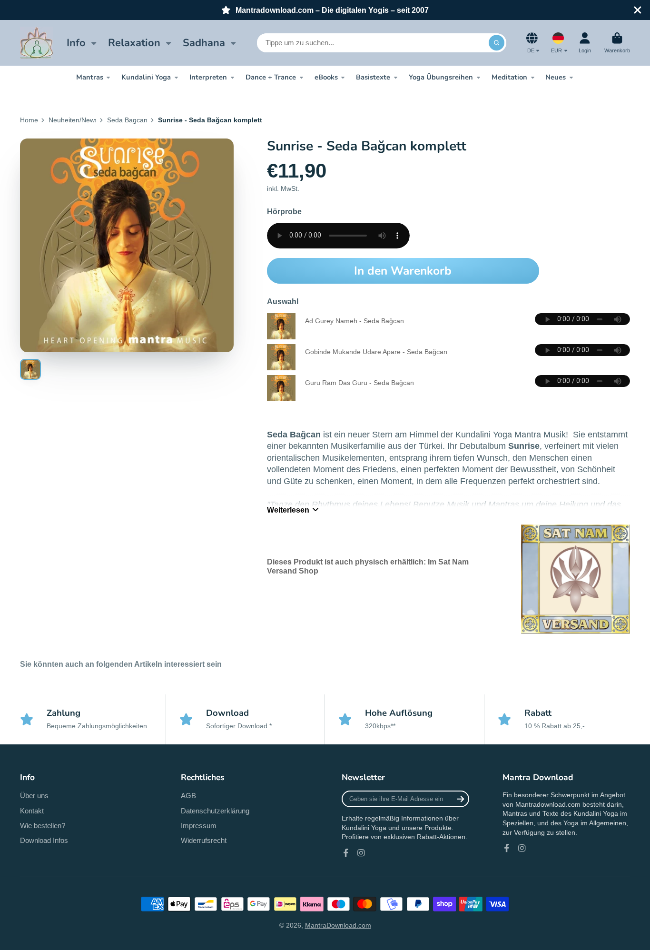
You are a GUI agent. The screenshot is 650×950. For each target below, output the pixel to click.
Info (76, 43)
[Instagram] (361, 853)
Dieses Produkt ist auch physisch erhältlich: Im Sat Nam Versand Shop (368, 566)
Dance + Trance (271, 77)
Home (29, 120)
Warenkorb (617, 42)
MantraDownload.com (338, 925)
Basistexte (373, 77)
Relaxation (134, 43)
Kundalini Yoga (146, 77)
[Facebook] (346, 853)
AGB (188, 796)
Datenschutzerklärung (215, 811)
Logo (36, 43)
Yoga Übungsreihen (441, 77)
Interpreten (208, 77)
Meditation (509, 77)
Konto (585, 42)
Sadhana (204, 43)
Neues (555, 77)
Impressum (199, 825)
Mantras (89, 77)
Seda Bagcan (127, 120)
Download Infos (44, 840)
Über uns (34, 796)
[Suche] (497, 43)
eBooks (326, 77)
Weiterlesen (288, 509)
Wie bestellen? (42, 825)
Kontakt (32, 811)
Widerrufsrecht (204, 840)
